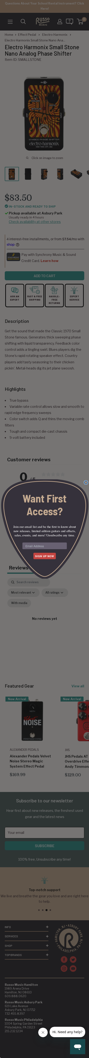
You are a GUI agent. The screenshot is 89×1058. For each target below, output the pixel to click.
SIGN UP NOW (44, 556)
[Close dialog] (86, 482)
